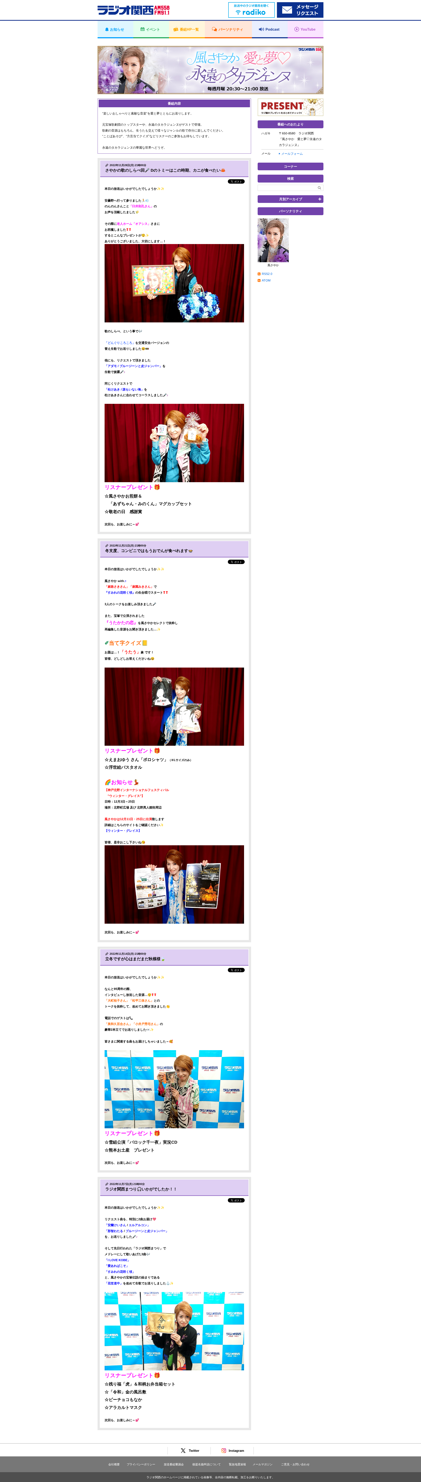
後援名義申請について (206, 1464)
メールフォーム (292, 153)
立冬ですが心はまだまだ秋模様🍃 (135, 959)
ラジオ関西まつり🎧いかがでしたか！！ (141, 1189)
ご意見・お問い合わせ (295, 1464)
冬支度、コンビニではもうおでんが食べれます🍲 (149, 550)
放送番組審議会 (174, 1464)
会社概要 (114, 1464)
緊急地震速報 (237, 1464)
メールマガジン (263, 1464)
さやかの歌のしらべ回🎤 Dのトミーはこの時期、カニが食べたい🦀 (165, 170)
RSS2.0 (267, 274)
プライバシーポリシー (141, 1464)
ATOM (266, 280)
